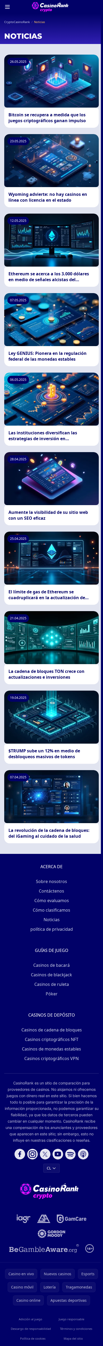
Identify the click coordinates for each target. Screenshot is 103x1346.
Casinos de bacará (51, 965)
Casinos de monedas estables (51, 1049)
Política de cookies (32, 1338)
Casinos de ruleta (51, 984)
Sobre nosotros (51, 881)
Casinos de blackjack (51, 975)
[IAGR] (24, 1219)
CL (49, 1168)
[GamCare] (71, 1219)
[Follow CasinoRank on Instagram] (32, 1154)
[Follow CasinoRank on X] (45, 1154)
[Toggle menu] (7, 7)
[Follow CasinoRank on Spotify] (70, 1154)
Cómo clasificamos (51, 910)
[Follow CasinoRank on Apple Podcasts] (83, 1154)
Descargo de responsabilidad (31, 1329)
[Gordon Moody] (51, 1233)
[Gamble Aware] (44, 1248)
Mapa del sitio (73, 1338)
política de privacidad (51, 929)
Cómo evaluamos (51, 900)
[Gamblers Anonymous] (43, 1219)
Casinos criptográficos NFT (51, 1039)
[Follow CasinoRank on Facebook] (20, 1154)
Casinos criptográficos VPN (51, 1058)
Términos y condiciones (76, 1329)
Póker (52, 994)
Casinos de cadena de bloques (51, 1030)
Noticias (52, 920)
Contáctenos (51, 891)
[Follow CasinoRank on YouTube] (58, 1154)
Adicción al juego (30, 1319)
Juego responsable (71, 1319)
